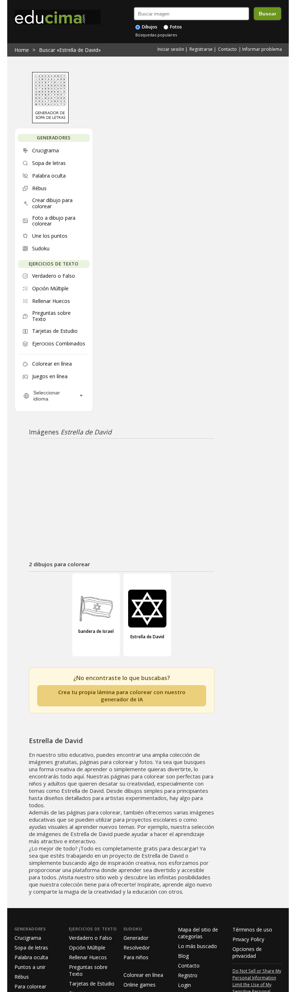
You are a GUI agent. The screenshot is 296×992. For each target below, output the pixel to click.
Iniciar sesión (170, 49)
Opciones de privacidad (247, 952)
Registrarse (201, 49)
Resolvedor (136, 947)
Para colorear (30, 986)
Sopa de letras (31, 947)
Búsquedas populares (156, 34)
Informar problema (262, 49)
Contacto (227, 49)
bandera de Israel (96, 631)
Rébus (21, 976)
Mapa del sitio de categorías (198, 933)
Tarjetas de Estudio (91, 983)
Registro (187, 975)
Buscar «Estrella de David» (70, 49)
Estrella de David (147, 637)
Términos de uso (252, 929)
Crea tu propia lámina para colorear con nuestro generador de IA (122, 695)
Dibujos (149, 27)
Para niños (135, 957)
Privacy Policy (248, 939)
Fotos (175, 27)
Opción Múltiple (87, 947)
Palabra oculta (31, 957)
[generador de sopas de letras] (50, 121)
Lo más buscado (197, 946)
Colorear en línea (143, 974)
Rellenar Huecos (88, 957)
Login (184, 985)
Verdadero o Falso (90, 937)
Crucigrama (27, 937)
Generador (135, 937)
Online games (139, 984)
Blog (183, 955)
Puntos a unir (29, 967)
